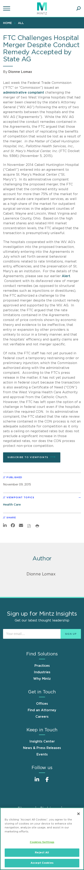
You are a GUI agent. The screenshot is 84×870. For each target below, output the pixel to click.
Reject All (42, 852)
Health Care (12, 504)
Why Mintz (42, 678)
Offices (42, 703)
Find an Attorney (42, 710)
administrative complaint (23, 92)
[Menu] (7, 8)
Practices (42, 665)
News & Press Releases (42, 748)
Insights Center (42, 741)
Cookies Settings (42, 842)
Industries (42, 672)
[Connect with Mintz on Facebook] (47, 781)
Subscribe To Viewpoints (28, 457)
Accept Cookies (42, 863)
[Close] (78, 813)
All (21, 23)
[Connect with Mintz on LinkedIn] (37, 781)
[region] (42, 838)
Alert (66, 276)
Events (42, 754)
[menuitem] (8, 23)
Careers (42, 716)
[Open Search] (78, 8)
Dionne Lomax (20, 71)
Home (7, 23)
